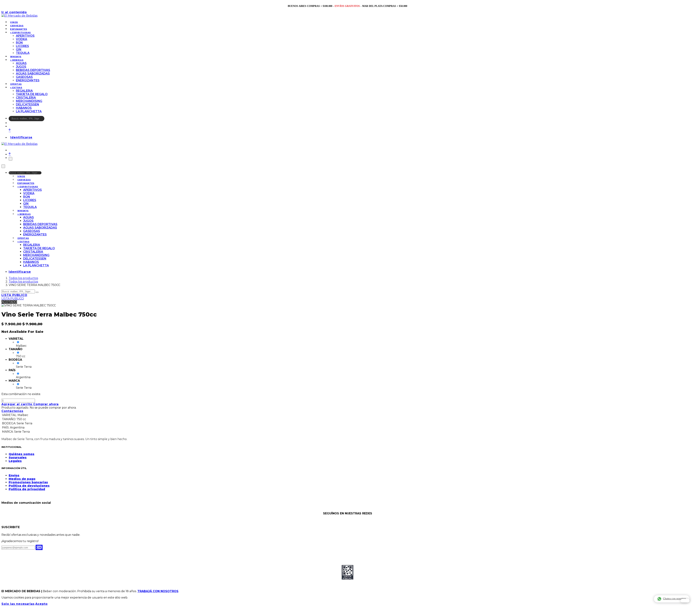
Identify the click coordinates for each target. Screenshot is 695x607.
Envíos (14, 475)
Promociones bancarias (28, 482)
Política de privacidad (27, 489)
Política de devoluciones (29, 485)
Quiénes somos (21, 454)
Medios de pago (22, 479)
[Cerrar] (3, 166)
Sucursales (18, 457)
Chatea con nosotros (674, 598)
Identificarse (21, 137)
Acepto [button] (41, 604)
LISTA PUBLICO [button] (14, 295)
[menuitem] (14, 22)
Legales (15, 461)
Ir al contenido (14, 12)
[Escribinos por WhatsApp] (685, 600)
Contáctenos (12, 411)
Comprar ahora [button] (45, 404)
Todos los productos (23, 278)
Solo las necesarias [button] (18, 604)
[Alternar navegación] (10, 159)
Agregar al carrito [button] (17, 404)
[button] (39, 547)
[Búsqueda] (46, 119)
